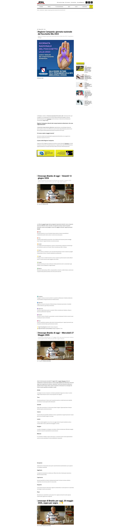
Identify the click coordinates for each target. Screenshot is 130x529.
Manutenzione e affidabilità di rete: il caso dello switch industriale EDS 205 (88, 77)
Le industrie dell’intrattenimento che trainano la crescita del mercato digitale (88, 85)
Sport (69, 6)
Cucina (76, 6)
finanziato (67, 143)
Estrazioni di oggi (61, 2)
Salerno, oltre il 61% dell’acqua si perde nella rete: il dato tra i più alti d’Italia (88, 103)
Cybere (74, 2)
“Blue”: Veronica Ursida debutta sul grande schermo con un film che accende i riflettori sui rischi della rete (88, 94)
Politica (49, 6)
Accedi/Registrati (81, 2)
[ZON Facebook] (86, 2)
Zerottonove (84, 6)
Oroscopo (68, 2)
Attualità (41, 6)
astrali (43, 224)
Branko (63, 381)
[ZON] (41, 2)
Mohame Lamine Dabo (47, 525)
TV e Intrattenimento (59, 6)
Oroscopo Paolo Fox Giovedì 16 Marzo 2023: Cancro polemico (61, 153)
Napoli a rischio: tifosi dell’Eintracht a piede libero (49, 153)
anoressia (49, 118)
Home (38, 10)
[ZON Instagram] (89, 2)
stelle (60, 381)
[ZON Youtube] (91, 2)
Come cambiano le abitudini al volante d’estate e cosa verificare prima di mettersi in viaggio (87, 69)
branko (38, 228)
